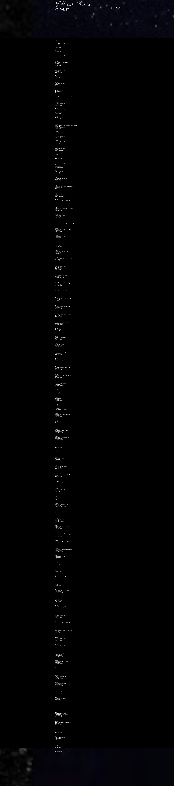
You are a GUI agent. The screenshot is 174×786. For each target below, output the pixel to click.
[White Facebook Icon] (114, 8)
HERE (60, 128)
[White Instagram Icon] (119, 8)
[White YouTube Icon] (116, 8)
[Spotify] (111, 8)
